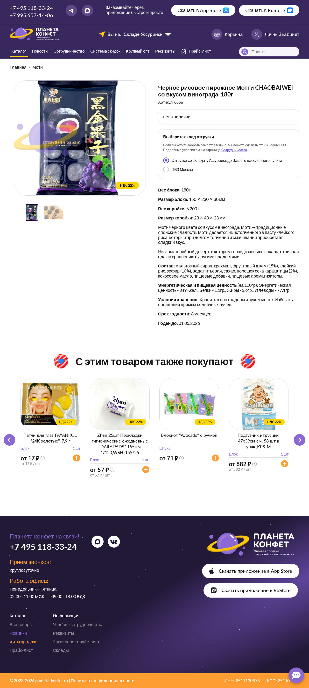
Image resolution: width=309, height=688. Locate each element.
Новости (40, 51)
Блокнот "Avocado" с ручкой (189, 435)
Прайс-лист (21, 650)
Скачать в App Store (199, 10)
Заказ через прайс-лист (76, 641)
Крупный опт (137, 51)
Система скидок (105, 51)
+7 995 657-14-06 (31, 15)
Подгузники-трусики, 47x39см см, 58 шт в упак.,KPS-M (259, 440)
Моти (37, 67)
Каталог (18, 51)
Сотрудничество (69, 51)
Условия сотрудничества (77, 624)
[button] (299, 440)
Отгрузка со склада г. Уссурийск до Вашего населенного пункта (226, 160)
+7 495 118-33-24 (31, 8)
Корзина (234, 34)
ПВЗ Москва (182, 169)
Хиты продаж (23, 641)
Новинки (18, 633)
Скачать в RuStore (265, 10)
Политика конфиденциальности (102, 680)
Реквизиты (165, 51)
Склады (61, 650)
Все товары (21, 624)
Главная (18, 67)
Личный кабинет (282, 34)
